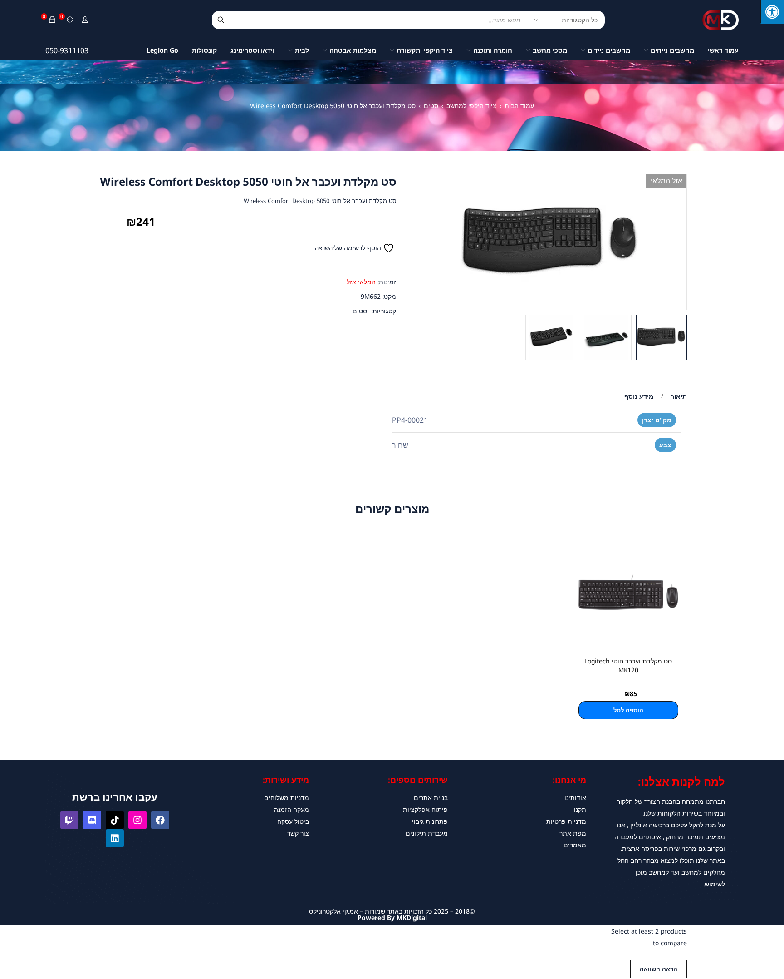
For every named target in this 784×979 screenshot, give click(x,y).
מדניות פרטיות (566, 821)
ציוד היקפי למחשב (471, 105)
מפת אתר (572, 833)
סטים (431, 105)
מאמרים (575, 845)
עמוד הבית (519, 105)
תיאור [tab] (679, 396)
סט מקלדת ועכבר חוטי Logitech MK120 (628, 665)
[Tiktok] (115, 820)
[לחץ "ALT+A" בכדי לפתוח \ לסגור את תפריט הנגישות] (772, 12)
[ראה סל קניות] (52, 19)
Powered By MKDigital (392, 917)
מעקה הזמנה (291, 809)
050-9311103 (66, 50)
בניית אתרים (431, 797)
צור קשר (298, 833)
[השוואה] (70, 19)
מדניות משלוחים (286, 797)
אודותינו (575, 797)
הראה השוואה (658, 969)
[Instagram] (137, 820)
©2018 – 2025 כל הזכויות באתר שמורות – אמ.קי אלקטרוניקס (392, 911)
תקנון (579, 809)
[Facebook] (160, 820)
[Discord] (92, 820)
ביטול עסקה (293, 821)
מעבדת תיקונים (427, 833)
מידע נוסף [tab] (638, 396)
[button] (628, 710)
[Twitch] (69, 820)
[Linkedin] (115, 838)
